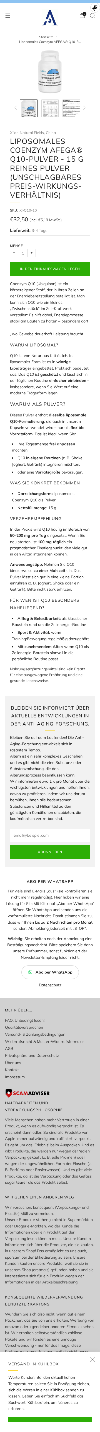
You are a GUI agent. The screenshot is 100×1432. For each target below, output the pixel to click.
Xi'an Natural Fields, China (33, 132)
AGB (9, 1048)
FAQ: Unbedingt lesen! (24, 1020)
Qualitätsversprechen (24, 1027)
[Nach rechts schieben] (83, 108)
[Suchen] (92, 15)
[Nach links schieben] (16, 108)
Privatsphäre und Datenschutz (32, 1055)
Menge (16, 246)
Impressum (15, 1076)
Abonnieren (50, 852)
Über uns (13, 1062)
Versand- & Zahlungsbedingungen (35, 1034)
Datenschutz (50, 984)
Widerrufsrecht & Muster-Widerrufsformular (44, 1041)
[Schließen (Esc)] (92, 1359)
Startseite (46, 37)
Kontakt (12, 1069)
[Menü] (8, 15)
